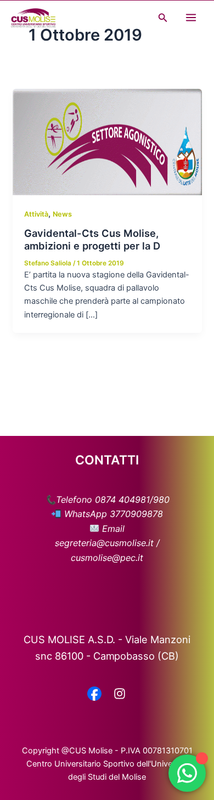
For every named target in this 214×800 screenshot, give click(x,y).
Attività (36, 214)
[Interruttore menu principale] (191, 17)
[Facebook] (94, 694)
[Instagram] (119, 694)
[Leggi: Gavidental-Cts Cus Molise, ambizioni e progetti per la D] (106, 141)
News (62, 214)
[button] (163, 18)
